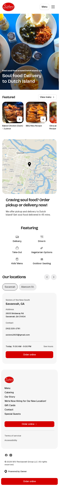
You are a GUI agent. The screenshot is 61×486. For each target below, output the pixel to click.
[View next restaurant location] (54, 277)
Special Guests (13, 413)
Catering (9, 392)
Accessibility (11, 440)
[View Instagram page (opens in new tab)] (10, 455)
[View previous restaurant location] (47, 277)
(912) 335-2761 (13, 329)
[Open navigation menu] (53, 7)
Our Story (10, 396)
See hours (48, 346)
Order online (29, 354)
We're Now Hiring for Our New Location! (25, 401)
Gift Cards (10, 405)
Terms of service (13, 435)
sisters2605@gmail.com (18, 336)
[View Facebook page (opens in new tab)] (6, 455)
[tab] (10, 287)
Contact (9, 409)
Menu (44, 6)
